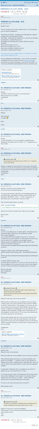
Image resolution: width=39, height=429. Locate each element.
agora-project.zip (7, 72)
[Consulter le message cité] (15, 159)
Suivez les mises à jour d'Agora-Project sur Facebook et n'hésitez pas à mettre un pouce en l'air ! (19, 54)
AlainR (2, 178)
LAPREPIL (3, 82)
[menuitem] (5, 2)
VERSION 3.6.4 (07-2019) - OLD (14, 9)
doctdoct (3, 129)
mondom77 (3, 220)
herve (2, 103)
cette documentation (29, 60)
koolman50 (3, 340)
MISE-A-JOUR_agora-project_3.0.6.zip (13, 334)
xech (2, 16)
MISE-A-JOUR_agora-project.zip (11, 76)
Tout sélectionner (10, 205)
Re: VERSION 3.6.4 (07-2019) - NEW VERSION (16, 88)
